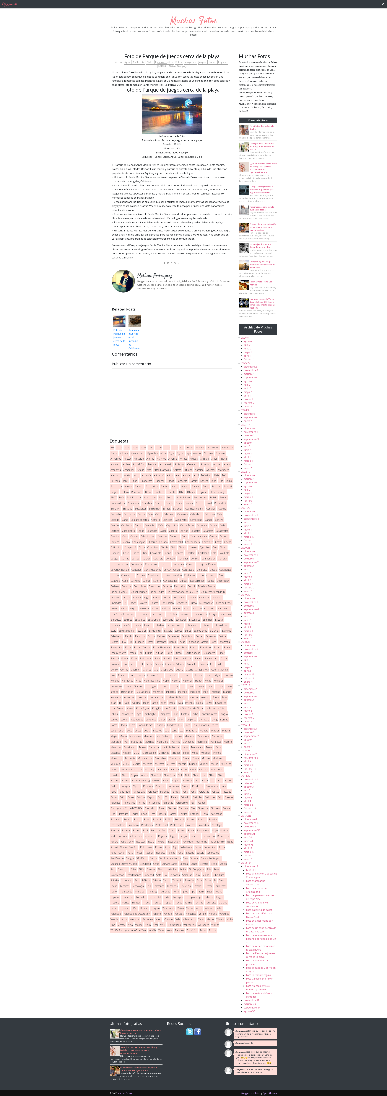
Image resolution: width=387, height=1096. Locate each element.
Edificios (165, 608)
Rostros (149, 852)
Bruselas (127, 508)
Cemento (174, 536)
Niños (221, 775)
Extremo (226, 630)
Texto (114, 891)
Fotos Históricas (162, 647)
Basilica (165, 486)
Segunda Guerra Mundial (124, 863)
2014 (127, 447)
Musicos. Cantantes (131, 769)
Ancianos (115, 464)
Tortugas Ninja (193, 897)
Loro (187, 725)
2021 (245, 508)
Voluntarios (189, 925)
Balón (134, 481)
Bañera (204, 481)
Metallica (115, 752)
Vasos (199, 908)
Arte (149, 470)
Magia (114, 736)
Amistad (204, 458)
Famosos (140, 636)
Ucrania (223, 902)
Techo (114, 886)
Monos (217, 752)
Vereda (114, 919)
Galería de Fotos (183, 658)
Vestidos (134, 919)
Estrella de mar (127, 630)
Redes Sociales (119, 836)
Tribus (146, 902)
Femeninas (173, 636)
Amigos (194, 458)
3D (181, 447)
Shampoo (123, 869)
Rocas (158, 847)
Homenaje (116, 686)
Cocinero (178, 553)
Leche (194, 714)
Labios (114, 714)
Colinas (125, 558)
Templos (198, 886)
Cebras (134, 536)
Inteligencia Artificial (176, 697)
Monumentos (145, 758)
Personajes (154, 802)
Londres (160, 725)
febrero (249, 359)
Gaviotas (115, 664)
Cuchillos (135, 580)
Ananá (223, 458)
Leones (124, 719)
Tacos (166, 880)
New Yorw (169, 775)
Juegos (202, 62)
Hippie (166, 680)
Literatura (204, 719)
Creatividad (154, 575)
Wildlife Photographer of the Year (128, 930)
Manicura (149, 736)
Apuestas (206, 464)
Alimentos (116, 458)
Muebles (115, 764)
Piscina (134, 814)
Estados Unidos (164, 62)
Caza (125, 536)
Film (130, 642)
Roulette (160, 852)
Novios (156, 780)
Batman (196, 486)
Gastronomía (211, 658)
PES (192, 802)
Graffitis (147, 669)
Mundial (182, 764)
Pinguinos (203, 808)
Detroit (191, 586)
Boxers (199, 503)
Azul (196, 475)
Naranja (174, 769)
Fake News (117, 636)
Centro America (198, 536)
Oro (212, 780)
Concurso (164, 564)
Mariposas (188, 741)
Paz (160, 797)
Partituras (203, 791)
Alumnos (161, 458)
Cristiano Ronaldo (172, 575)
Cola (213, 553)
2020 (159, 447)
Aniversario (166, 464)
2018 (245, 642)
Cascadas (152, 530)
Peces (174, 797)
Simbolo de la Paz (167, 869)
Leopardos (137, 719)
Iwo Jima (136, 702)
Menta (185, 747)
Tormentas (127, 897)
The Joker (140, 891)
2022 (167, 447)
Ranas (191, 830)
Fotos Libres (180, 647)
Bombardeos (118, 503)
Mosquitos (174, 758)
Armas (140, 470)
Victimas (168, 919)
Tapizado (177, 880)
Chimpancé (130, 547)
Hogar (198, 680)
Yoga (169, 930)
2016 (143, 447)
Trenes (125, 902)
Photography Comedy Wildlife (126, 808)
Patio (122, 797)
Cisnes (223, 547)
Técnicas (124, 886)
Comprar (223, 558)
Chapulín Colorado (158, 542)
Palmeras (160, 786)
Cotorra (141, 575)
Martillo (228, 741)
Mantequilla (203, 736)
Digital (147, 597)
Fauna (151, 636)
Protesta (190, 825)
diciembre (250, 366)
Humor (219, 686)
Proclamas (147, 825)
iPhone (216, 697)
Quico (172, 830)
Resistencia (223, 836)
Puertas (126, 830)
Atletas (128, 475)
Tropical (167, 902)
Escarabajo (154, 619)
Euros (188, 630)
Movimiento (219, 758)
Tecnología (138, 886)
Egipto (187, 608)
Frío (140, 653)
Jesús (172, 702)
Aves (177, 475)
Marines (175, 741)
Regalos (162, 836)
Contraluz (202, 569)
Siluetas (151, 869)
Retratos (141, 841)
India (205, 691)
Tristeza (156, 902)
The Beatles (125, 891)
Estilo (113, 630)
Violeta (139, 925)
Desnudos (179, 586)
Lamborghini (150, 714)
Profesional (161, 825)
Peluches (115, 802)
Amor (214, 458)
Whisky (215, 925)
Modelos (206, 752)
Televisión (185, 886)
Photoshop (150, 808)
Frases (227, 647)
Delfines (115, 586)
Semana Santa (169, 863)
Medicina (154, 747)
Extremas (215, 630)
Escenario (168, 619)
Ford (213, 642)
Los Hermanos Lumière (205, 725)
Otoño (228, 780)
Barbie (229, 481)
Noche (125, 780)
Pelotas (229, 797)
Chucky (164, 547)
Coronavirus (127, 575)
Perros (141, 802)
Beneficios (137, 492)
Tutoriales (211, 902)
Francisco (205, 647)
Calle (219, 514)
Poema (128, 819)
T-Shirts (146, 880)
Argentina (116, 470)
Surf (137, 880)
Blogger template (250, 1093)
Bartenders (152, 486)
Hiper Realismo (152, 680)
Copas (213, 569)
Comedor (183, 558)
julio (247, 345)
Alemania (208, 453)
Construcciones (152, 569)
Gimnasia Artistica (174, 664)
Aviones (187, 475)
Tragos (219, 897)
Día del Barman (138, 592)
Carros (213, 525)
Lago (138, 714)
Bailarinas (206, 475)
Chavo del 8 (176, 542)
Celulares (162, 536)
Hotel (190, 686)
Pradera (201, 819)
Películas (197, 797)
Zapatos (179, 930)
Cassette (195, 530)
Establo (148, 625)
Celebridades (147, 536)
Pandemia (197, 786)
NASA (193, 769)
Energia (213, 614)
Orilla (205, 780)
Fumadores (209, 653)
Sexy (113, 869)
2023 (175, 447)
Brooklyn (115, 508)
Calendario (196, 514)
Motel (186, 758)
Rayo (215, 830)
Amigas (183, 458)
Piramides (123, 814)
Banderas (182, 481)
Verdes (213, 913)
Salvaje (200, 852)
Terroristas (220, 886)
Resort (114, 841)
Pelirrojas (210, 797)
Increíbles (195, 691)
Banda (170, 481)
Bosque (158, 503)
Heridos (115, 680)
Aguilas (181, 453)
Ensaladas (225, 614)
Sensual (204, 863)
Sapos (153, 858)
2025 (245, 363)
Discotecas (179, 597)
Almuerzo (139, 458)
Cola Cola (224, 553)
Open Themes (270, 1093)
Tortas (167, 897)
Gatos (224, 658)
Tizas (209, 891)
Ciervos (193, 547)
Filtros (150, 642)
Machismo (191, 730)
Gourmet (135, 669)
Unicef (114, 908)
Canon (138, 525)
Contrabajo (188, 569)
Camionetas (181, 519)
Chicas (227, 542)
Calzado (115, 519)
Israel (114, 702)
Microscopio (149, 752)
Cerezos (224, 536)
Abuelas (200, 447)
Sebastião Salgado (211, 858)
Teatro (222, 880)
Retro (151, 841)
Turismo (198, 902)
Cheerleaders (192, 542)
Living (215, 719)
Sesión (223, 863)
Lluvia (132, 725)
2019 (245, 594)
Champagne (138, 542)
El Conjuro (209, 608)
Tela (148, 886)
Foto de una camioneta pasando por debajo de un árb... (261, 939)
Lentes (114, 719)
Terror (208, 886)
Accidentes (227, 447)
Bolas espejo (201, 497)
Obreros (187, 780)
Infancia (227, 691)
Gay (125, 664)
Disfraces (204, 597)
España (126, 625)
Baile (217, 475)
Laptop (185, 714)
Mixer (186, 752)
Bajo (224, 475)
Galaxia (167, 658)
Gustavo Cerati (155, 675)
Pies (193, 808)
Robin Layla (146, 847)
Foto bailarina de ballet (259, 909)
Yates (161, 930)
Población (116, 819)
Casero (173, 530)
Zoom (203, 930)
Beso (148, 492)
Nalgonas (162, 769)
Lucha (147, 730)
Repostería (209, 836)
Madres (215, 730)
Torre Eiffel (155, 897)
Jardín (155, 702)
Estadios (159, 625)
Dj (125, 603)
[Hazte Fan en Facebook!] (197, 1031)
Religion (184, 836)
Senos (194, 863)
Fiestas (114, 642)
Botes (178, 503)
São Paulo (141, 858)
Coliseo (136, 558)
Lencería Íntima (209, 714)
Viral (155, 925)
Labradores (126, 714)
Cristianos (189, 575)
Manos (178, 736)
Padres (114, 786)
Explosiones (200, 630)
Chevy (218, 542)
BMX (121, 497)
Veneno (157, 913)
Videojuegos (189, 919)
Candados (126, 525)
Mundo (193, 764)
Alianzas (220, 453)
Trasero (115, 902)
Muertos (147, 764)
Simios (182, 869)
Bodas (170, 497)
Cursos (184, 580)
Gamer (198, 658)
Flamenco (161, 642)
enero (248, 406)
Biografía (202, 492)
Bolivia (213, 497)
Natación (203, 769)
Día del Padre (157, 592)
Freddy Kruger (118, 653)
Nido (187, 775)
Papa (223, 786)
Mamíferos (135, 736)
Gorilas (124, 669)
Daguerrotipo (197, 580)
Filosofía (139, 642)
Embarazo (184, 614)
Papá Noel (124, 791)
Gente (149, 664)
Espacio (219, 619)
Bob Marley (149, 497)
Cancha (219, 519)
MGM (136, 752)
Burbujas (178, 508)
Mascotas (116, 747)
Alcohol (197, 453)
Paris (185, 791)
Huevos (200, 686)
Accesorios (213, 447)
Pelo (220, 797)
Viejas (201, 919)
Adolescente (137, 453)
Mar (126, 741)
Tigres (184, 891)
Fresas (132, 653)
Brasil (209, 503)
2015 (135, 447)
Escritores (181, 619)
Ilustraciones (143, 691)
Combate (171, 558)
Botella (169, 503)
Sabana (190, 852)
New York (156, 775)
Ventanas (191, 913)
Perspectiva (181, 802)
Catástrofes (222, 530)
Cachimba (116, 514)
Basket (175, 486)
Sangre (130, 858)
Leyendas (151, 719)
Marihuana (163, 741)
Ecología (144, 608)
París (193, 791)
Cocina (167, 553)
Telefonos (158, 886)
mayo (248, 352)
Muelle (126, 764)
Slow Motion (117, 875)
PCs (166, 797)
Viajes (159, 919)
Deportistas (139, 586)
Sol (165, 875)
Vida (178, 919)
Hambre (198, 675)
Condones (178, 564)
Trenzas (136, 902)
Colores (146, 558)
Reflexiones (135, 836)
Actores (123, 453)
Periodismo (129, 802)
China (142, 547)
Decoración (223, 580)
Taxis (199, 880)
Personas (168, 802)
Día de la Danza (206, 586)
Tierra (175, 891)
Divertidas (116, 603)
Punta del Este (158, 830)
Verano (203, 913)
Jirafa (180, 702)
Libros (162, 719)
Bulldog (167, 508)
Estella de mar (221, 625)
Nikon (212, 775)
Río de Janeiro (217, 841)
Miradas (176, 752)
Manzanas (217, 736)
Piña (113, 814)
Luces (212, 62)
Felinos (161, 636)
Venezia (167, 913)
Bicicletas (171, 492)
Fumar (221, 653)
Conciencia (137, 564)
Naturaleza (217, 769)
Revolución (174, 841)
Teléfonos (172, 886)
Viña (130, 925)
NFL (180, 775)
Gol (212, 664)
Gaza (132, 664)
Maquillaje (116, 741)
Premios (213, 819)
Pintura (226, 808)
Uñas (135, 908)
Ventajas (179, 913)
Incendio (182, 691)
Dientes (137, 597)
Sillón (142, 869)
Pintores (215, 808)
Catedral (115, 536)
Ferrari (199, 636)
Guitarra (122, 675)
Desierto (167, 586)
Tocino (218, 891)
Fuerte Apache (192, 653)
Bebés (206, 486)
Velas (219, 908)
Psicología (216, 825)
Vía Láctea (147, 919)
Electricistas (157, 614)
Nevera (144, 775)
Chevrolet (207, 542)
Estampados (192, 625)
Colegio (115, 558)
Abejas (189, 447)
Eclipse (133, 608)
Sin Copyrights (196, 869)
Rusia (180, 852)
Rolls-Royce (186, 847)
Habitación (171, 675)
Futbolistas (145, 658)
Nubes (162, 65)
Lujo (166, 730)
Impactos (171, 691)
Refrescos (150, 836)
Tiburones (164, 891)
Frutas (148, 653)
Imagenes (190, 62)
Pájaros (136, 786)
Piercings (183, 808)
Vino (113, 925)
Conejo (190, 564)
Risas (230, 841)
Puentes (115, 830)
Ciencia (182, 547)
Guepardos (167, 669)
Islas (224, 697)
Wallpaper (203, 925)
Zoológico (191, 930)
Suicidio (115, 880)
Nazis (125, 775)
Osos (220, 780)
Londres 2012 (174, 725)
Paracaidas (139, 791)
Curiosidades (170, 580)
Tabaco (157, 880)
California (139, 62)
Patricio (141, 797)
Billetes (191, 492)
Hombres (218, 680)
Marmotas (215, 741)
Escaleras (140, 619)
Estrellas (141, 630)
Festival (222, 636)
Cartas (223, 525)
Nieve (196, 775)
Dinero (157, 597)
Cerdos (213, 536)
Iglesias (115, 691)
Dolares (142, 603)
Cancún (115, 525)
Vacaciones (168, 908)
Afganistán (152, 453)
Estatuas (206, 625)
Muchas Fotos (193, 21)
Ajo (189, 453)
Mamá (123, 736)
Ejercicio (197, 608)
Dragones (181, 603)
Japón (146, 702)
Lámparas (164, 714)
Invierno (205, 697)
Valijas (180, 908)
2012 (246, 862)
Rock (167, 847)
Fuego (178, 653)
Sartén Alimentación (170, 858)
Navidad (115, 775)
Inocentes (129, 697)
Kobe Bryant (143, 708)
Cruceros (211, 575)
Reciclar (224, 830)
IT (120, 702)
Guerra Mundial (219, 669)
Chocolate (152, 547)
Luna (174, 730)
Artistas (177, 470)
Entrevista (116, 619)
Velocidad (116, 913)
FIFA (123, 642)
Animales (153, 464)
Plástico (183, 814)
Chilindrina (116, 547)
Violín (148, 925)
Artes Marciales (162, 470)
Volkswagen (174, 925)
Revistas (161, 841)
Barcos (128, 486)
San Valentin (117, 858)
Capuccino (172, 525)
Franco (217, 647)
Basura (185, 486)
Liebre (171, 719)
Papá (113, 791)
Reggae (173, 836)
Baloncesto (146, 481)
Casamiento (128, 530)
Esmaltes (208, 619)
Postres (190, 819)
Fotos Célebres (142, 647)
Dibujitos (115, 597)
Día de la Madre (119, 592)
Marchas (149, 741)
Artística (188, 470)
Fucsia (168, 653)
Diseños (192, 597)
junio (247, 348)
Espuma (137, 625)
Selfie (156, 863)
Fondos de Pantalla (198, 642)
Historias (188, 680)
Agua (127, 62)
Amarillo (172, 458)
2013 (119, 447)
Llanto (114, 725)
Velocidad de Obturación (137, 913)
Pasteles (226, 791)
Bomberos (133, 503)
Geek (140, 664)
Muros (214, 764)
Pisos (144, 814)
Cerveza (115, 542)
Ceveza (126, 542)
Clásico (135, 553)
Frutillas (159, 653)
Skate (217, 869)
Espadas (115, 625)
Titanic (200, 891)
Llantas (224, 719)
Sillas (133, 869)
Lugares (223, 62)
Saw (185, 858)
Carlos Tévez (187, 525)
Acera (114, 453)
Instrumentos (156, 697)
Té (215, 880)
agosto (249, 341)
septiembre (251, 377)
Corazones (225, 569)
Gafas (157, 658)
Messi (218, 747)
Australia (146, 475)
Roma (198, 847)
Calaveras (182, 514)
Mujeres (170, 764)
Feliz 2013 (251, 870)
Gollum (220, 664)
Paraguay (152, 791)
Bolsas (223, 497)
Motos (195, 758)
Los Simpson (117, 730)
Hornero (163, 686)
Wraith (152, 930)
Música (114, 769)
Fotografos (117, 647)
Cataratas (208, 530)
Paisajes (125, 786)
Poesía (137, 819)
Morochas (160, 758)
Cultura (157, 580)
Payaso (151, 797)
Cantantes (150, 525)
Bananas (159, 481)
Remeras (195, 836)
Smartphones (134, 875)
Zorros (212, 930)
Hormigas (151, 686)
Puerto (136, 830)
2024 (245, 410)
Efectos (177, 608)
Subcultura (218, 875)
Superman (126, 880)
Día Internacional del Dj (212, 592)
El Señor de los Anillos (122, 614)
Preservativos (118, 825)
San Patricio (213, 852)
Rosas (139, 852)
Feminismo (187, 636)
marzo (248, 399)
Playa (205, 814)
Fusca (124, 658)
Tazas (208, 880)
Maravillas (136, 741)
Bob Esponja (134, 497)
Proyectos (203, 825)
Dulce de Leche (223, 603)
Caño (161, 525)
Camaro (155, 519)
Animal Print (139, 464)
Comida (195, 558)
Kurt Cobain (169, 708)
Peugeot (201, 802)
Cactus (141, 514)
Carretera (202, 525)
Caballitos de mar (194, 508)
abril (247, 355)
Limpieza (191, 719)
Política (168, 819)
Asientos (211, 470)
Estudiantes (155, 630)
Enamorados (200, 614)
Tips (192, 891)
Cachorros (129, 514)
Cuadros (115, 580)
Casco (163, 530)
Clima (145, 553)
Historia (176, 680)
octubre (249, 374)
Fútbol (133, 658)
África (163, 453)
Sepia (214, 863)
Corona (115, 575)
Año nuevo (192, 464)
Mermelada (197, 747)
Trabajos (208, 897)
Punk (145, 830)
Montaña (130, 758)
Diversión (217, 597)
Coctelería (203, 553)
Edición (155, 608)
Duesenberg (206, 603)
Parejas (176, 791)
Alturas (150, 458)
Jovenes (189, 702)
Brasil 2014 (220, 503)
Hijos (138, 680)
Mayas (142, 747)
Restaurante (127, 841)
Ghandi (159, 664)
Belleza (125, 492)
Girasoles (192, 664)
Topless (115, 897)
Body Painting (183, 497)
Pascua (215, 791)
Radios (181, 830)
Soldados (175, 875)
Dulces (114, 608)
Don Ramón (167, 603)
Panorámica (211, 786)
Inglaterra (116, 697)
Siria (209, 869)
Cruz (221, 575)
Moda (195, 752)
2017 (151, 447)
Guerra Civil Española (197, 669)
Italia (126, 702)
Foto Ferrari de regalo (258, 975)
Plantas (172, 814)
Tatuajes (189, 880)
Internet (193, 697)
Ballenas (115, 481)
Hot (183, 686)
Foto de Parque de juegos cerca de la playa (119, 337)
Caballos (211, 508)
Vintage (122, 925)
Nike (204, 775)
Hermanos (127, 680)
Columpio (158, 558)
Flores (172, 642)
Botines (188, 503)
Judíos (199, 702)
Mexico (127, 752)
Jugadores (220, 702)
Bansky (193, 481)
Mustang (149, 769)
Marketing (202, 741)
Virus (163, 925)
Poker (147, 819)
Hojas (208, 680)
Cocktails (190, 553)
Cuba (125, 580)
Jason (163, 702)
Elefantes (172, 614)
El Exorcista (224, 608)
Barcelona (116, 486)
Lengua (224, 714)
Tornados (141, 897)
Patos (131, 797)
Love (129, 730)
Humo (210, 686)
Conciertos (151, 564)
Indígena (215, 691)
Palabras (148, 786)
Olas (197, 780)
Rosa (130, 852)
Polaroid (157, 819)
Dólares (154, 603)
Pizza (152, 814)
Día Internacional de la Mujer (182, 592)
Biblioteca (158, 492)
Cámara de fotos (140, 519)
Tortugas (178, 897)
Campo (209, 519)
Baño (213, 481)
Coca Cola (155, 553)
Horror (174, 686)
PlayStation (216, 814)
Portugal (179, 819)
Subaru (206, 875)
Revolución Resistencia (194, 841)
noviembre (251, 370)
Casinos (183, 530)
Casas (140, 530)
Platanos (195, 814)
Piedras (172, 808)
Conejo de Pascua (206, 564)
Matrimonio (130, 747)
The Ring (152, 891)
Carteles (115, 530)
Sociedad (149, 875)
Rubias (171, 852)
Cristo (200, 575)
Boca (161, 497)
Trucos (178, 902)
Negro (134, 775)
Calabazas (169, 514)
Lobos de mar (145, 725)
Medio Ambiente (170, 747)
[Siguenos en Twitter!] (189, 1031)
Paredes (164, 791)
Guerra (179, 669)
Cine (214, 547)
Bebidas (216, 486)
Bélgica (114, 492)
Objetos (176, 780)
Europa (178, 630)
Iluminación (127, 691)
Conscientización (120, 569)
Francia (194, 647)
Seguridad (145, 863)
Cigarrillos (205, 547)
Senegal (184, 863)
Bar (221, 481)
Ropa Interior (118, 852)
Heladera (228, 675)
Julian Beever (117, 708)
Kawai (130, 708)
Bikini (182, 492)
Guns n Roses (137, 675)
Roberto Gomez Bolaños (124, 847)
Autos (169, 475)
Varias (189, 908)
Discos (166, 597)
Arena (227, 464)
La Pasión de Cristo (215, 708)
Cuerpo (147, 580)
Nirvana (115, 780)
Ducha (193, 603)
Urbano (144, 908)
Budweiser (140, 508)
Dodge (132, 603)
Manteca (189, 736)
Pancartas (173, 786)
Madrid (226, 730)
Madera (204, 730)
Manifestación (164, 736)
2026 (245, 337)
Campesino (196, 519)
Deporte (126, 586)
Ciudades (115, 553)
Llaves (123, 725)
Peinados (185, 797)
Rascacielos (203, 830)
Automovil (158, 475)
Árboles (217, 464)
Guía (113, 675)
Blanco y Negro (218, 492)
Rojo (174, 847)
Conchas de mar (119, 564)
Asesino (199, 470)
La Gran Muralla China (191, 708)
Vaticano (209, 908)
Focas (181, 642)
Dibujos (126, 597)
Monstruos (117, 758)
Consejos (136, 569)
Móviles (206, 758)
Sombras (187, 875)
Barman (139, 486)
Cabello (222, 508)
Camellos (167, 519)
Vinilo (230, 919)
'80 (112, 447)
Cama (125, 519)
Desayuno (154, 586)
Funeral (115, 658)
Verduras (224, 913)
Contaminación (172, 569)
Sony (197, 875)
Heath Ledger (212, 675)
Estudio (168, 630)
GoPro (114, 669)
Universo (124, 908)
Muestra (159, 764)
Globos (204, 664)
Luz (182, 730)
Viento (210, 919)
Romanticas (210, 847)
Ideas (229, 686)
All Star (127, 458)
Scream (194, 858)
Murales (204, 764)
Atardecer (223, 470)
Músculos (226, 764)
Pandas (185, 786)
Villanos (220, 919)
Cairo (158, 514)
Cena (184, 536)
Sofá (158, 875)
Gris (156, 669)
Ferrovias (211, 636)
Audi (136, 475)
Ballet (125, 481)
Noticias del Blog (141, 780)
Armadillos (129, 470)
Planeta (162, 814)
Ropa (222, 847)
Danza (210, 580)
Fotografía (224, 642)
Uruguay (155, 908)
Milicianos (163, 752)
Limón (180, 719)
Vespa (124, 919)
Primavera (133, 825)
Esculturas (194, 619)
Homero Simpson (133, 686)
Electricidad (143, 614)
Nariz (184, 769)
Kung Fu (156, 708)
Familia (129, 636)
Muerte (136, 764)
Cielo (150, 62)
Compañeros (209, 558)
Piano (162, 808)
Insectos (141, 697)
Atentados (116, 475)
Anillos (126, 464)
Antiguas (179, 464)
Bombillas (146, 503)
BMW (114, 497)
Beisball (227, 486)
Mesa (209, 747)
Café (150, 514)
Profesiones (176, 825)
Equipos (128, 619)
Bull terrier (154, 508)
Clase (126, 553)
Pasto (114, 797)
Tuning (188, 902)
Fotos (178, 62)
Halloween (185, 675)
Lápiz (176, 714)
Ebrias (123, 608)
